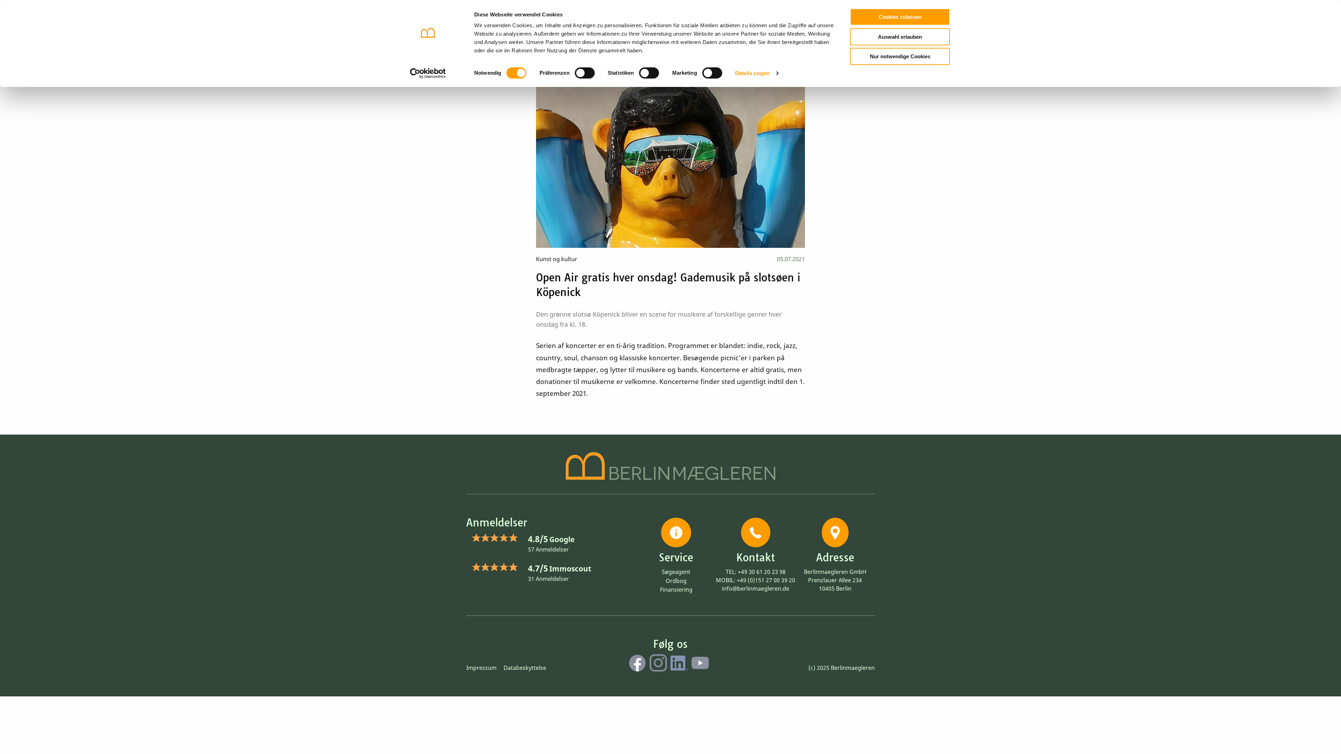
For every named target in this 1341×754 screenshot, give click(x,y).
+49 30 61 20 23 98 (762, 572)
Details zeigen (752, 73)
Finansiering (676, 589)
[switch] (585, 73)
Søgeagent (676, 572)
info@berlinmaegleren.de (755, 588)
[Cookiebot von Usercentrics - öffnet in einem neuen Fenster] (428, 73)
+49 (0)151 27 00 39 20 (766, 580)
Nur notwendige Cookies (900, 56)
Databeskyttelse (525, 668)
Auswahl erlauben (900, 37)
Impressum (481, 668)
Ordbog (676, 581)
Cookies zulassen (900, 17)
